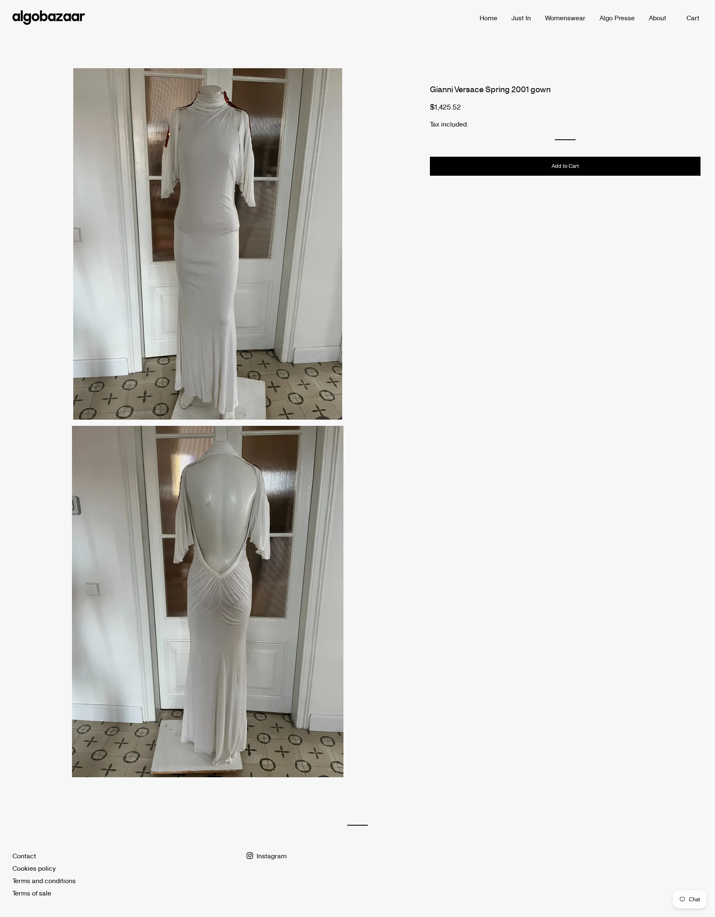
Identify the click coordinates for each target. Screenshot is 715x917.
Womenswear (565, 17)
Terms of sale (31, 892)
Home (488, 17)
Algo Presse (617, 17)
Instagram (271, 855)
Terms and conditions (44, 880)
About (657, 17)
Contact (24, 855)
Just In (521, 17)
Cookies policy (34, 868)
